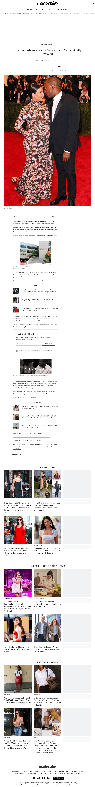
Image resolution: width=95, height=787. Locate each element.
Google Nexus (17, 449)
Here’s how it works (64, 70)
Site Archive (16, 771)
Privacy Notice (19, 349)
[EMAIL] (20, 454)
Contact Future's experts (31, 771)
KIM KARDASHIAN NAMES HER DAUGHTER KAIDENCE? (31, 437)
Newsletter (55, 216)
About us (43, 773)
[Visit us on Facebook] (43, 778)
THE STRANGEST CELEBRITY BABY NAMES (27, 440)
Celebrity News (47, 44)
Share (17, 216)
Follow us (47, 216)
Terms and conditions (61, 771)
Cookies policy (32, 773)
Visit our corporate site (69, 782)
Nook (50, 446)
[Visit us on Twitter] (34, 778)
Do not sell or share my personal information (65, 773)
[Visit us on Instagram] (38, 778)
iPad (14, 446)
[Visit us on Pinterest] (48, 778)
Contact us (47, 771)
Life (50, 9)
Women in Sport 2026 (15, 13)
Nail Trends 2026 (53, 13)
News (59, 66)
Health (44, 9)
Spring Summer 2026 (41, 13)
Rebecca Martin (40, 66)
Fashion (29, 9)
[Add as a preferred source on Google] (67, 778)
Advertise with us (78, 771)
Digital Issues (85, 13)
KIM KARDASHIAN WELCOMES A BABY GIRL (28, 433)
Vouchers (64, 9)
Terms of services (33, 347)
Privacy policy (19, 773)
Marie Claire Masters (28, 13)
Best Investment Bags (65, 13)
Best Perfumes (76, 13)
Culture (56, 9)
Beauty (37, 9)
